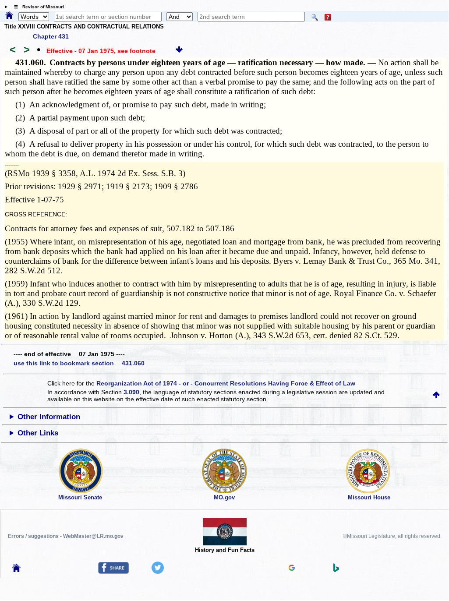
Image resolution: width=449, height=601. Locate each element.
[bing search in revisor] (336, 569)
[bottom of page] (179, 50)
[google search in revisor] (292, 568)
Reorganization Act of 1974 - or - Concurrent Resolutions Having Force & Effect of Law (225, 383)
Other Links (38, 433)
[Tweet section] (158, 571)
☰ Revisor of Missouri (37, 6)
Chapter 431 (51, 36)
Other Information (49, 417)
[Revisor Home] (16, 569)
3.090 (131, 392)
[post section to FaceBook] (113, 571)
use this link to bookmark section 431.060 (79, 363)
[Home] (9, 15)
